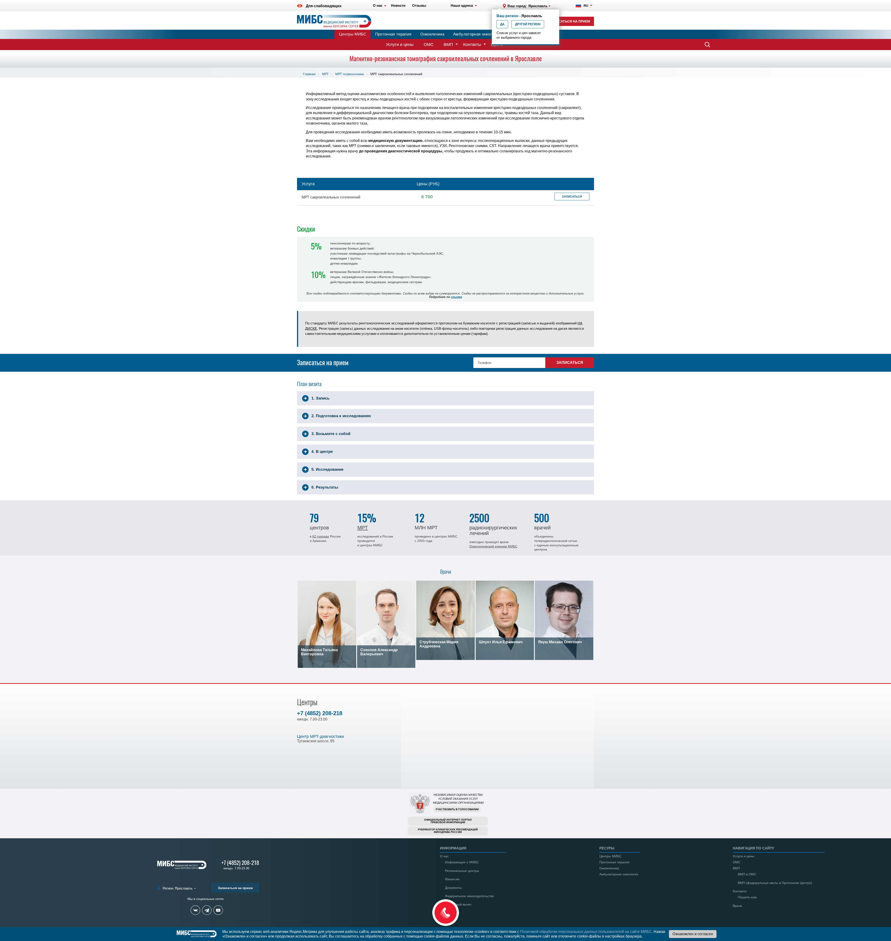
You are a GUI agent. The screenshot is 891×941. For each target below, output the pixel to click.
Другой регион (527, 24)
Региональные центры (462, 871)
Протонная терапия (393, 34)
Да (502, 24)
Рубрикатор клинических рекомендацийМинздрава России (448, 830)
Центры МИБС (352, 34)
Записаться (572, 196)
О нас (444, 856)
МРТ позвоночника (349, 74)
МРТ (325, 74)
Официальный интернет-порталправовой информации (448, 821)
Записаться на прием (569, 21)
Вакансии (452, 879)
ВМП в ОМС (747, 874)
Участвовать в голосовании (457, 809)
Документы (453, 888)
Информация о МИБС (462, 862)
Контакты (472, 44)
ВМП (448, 44)
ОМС (428, 44)
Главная (309, 74)
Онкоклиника (432, 34)
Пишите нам (747, 897)
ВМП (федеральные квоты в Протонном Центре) (775, 883)
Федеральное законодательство (469, 896)
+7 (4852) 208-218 (319, 713)
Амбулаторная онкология (476, 34)
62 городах (320, 536)
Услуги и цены (399, 44)
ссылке (456, 297)
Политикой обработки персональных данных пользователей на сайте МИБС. (586, 932)
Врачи (737, 906)
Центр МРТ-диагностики (320, 736)
